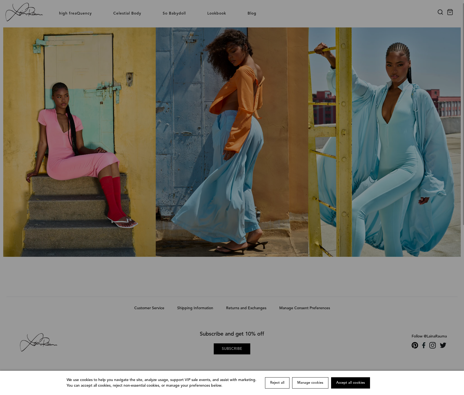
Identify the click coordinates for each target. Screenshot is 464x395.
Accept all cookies (350, 383)
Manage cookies (310, 383)
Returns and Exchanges (246, 308)
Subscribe (232, 349)
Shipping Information (195, 308)
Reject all (277, 383)
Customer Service (149, 308)
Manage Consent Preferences (304, 308)
